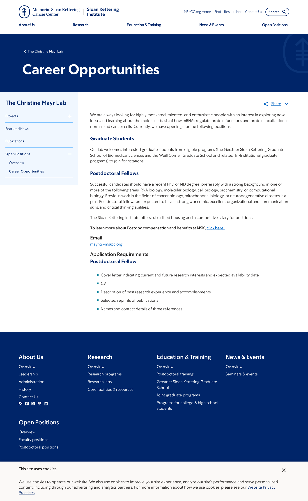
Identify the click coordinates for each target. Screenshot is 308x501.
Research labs (100, 381)
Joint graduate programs (178, 395)
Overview (16, 163)
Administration (31, 381)
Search (274, 12)
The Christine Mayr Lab (45, 51)
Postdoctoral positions (38, 447)
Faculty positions (33, 439)
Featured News (17, 129)
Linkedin (46, 403)
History (25, 389)
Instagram (20, 403)
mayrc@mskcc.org (106, 244)
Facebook (27, 403)
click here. (216, 228)
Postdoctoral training (175, 374)
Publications (14, 141)
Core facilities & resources (110, 389)
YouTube (39, 403)
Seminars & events (241, 374)
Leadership (28, 374)
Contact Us (28, 397)
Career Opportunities (26, 171)
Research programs (105, 374)
